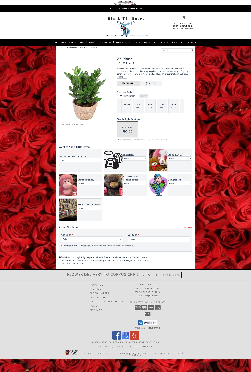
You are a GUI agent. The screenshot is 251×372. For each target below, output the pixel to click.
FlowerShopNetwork (127, 353)
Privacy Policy (150, 353)
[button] (186, 17)
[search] (192, 50)
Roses (92, 42)
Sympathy (122, 42)
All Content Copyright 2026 (99, 353)
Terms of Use (133, 355)
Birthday (105, 42)
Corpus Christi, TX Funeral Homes (109, 342)
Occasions (141, 42)
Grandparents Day (72, 42)
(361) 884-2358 (186, 28)
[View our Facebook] (116, 339)
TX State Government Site (140, 346)
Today (143, 96)
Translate (133, 4)
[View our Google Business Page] (125, 339)
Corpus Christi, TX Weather (111, 346)
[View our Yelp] (134, 339)
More (190, 42)
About (176, 42)
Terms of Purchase (170, 353)
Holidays (159, 42)
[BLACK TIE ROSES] (126, 27)
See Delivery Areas (167, 274)
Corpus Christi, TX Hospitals (144, 342)
